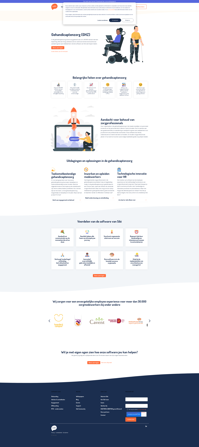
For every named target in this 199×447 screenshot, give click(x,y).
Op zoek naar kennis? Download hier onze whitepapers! (99, 1)
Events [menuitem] (78, 403)
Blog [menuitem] (77, 399)
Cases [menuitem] (102, 403)
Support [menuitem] (78, 406)
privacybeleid (111, 9)
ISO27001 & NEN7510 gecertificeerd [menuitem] (111, 409)
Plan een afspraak (106, 362)
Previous (50, 321)
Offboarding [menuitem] (55, 406)
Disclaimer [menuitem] (65, 432)
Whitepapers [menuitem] (80, 396)
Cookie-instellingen (102, 20)
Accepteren (115, 20)
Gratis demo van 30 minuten (59, 51)
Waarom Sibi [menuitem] (104, 396)
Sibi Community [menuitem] (80, 409)
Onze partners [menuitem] (105, 412)
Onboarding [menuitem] (54, 396)
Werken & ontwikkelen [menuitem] (58, 399)
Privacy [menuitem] (53, 432)
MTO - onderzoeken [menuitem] (57, 409)
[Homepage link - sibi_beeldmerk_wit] (54, 430)
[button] (146, 426)
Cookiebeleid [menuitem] (59, 432)
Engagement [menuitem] (55, 403)
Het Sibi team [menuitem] (105, 399)
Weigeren (127, 20)
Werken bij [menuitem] (104, 406)
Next (149, 321)
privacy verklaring (142, 409)
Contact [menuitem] (103, 415)
